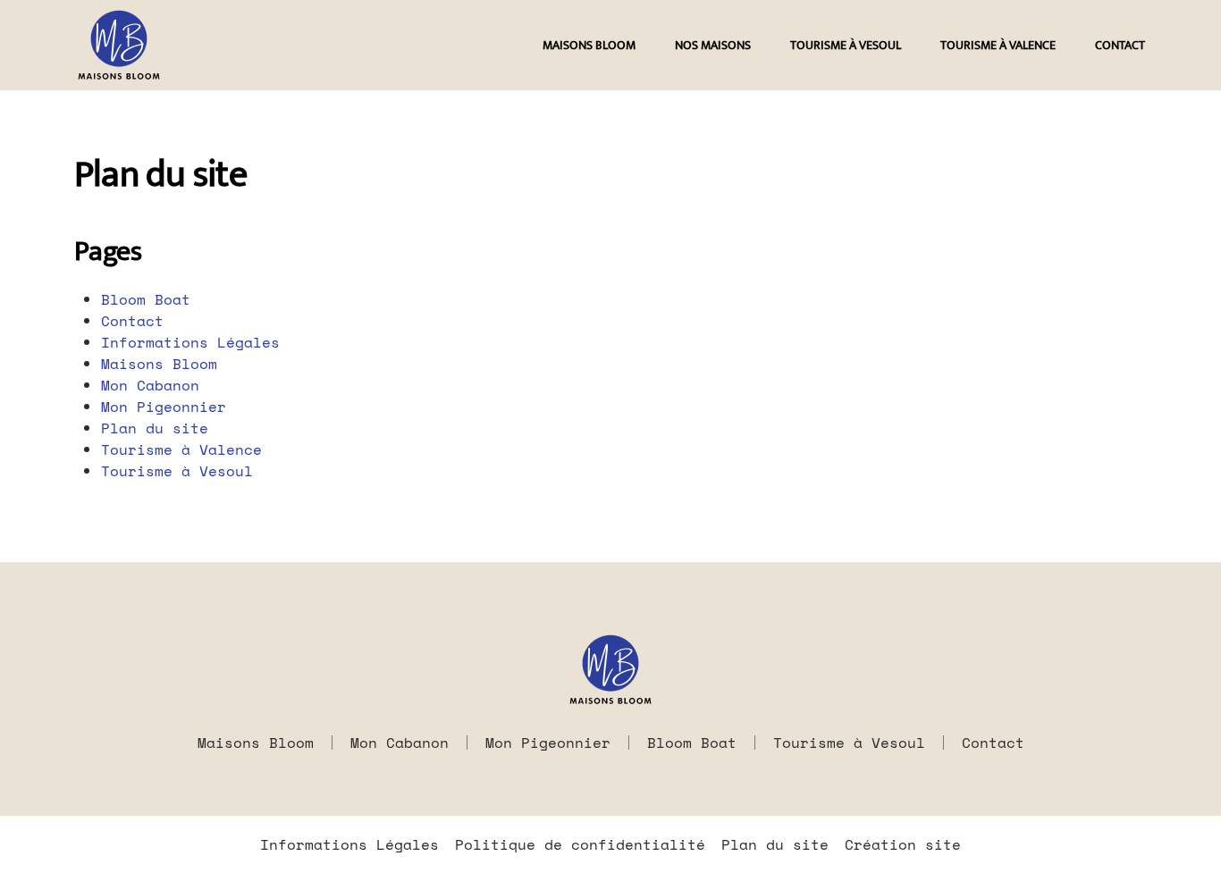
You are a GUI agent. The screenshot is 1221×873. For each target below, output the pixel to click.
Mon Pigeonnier (163, 406)
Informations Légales (190, 342)
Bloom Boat (145, 299)
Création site (903, 844)
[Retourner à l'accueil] (119, 44)
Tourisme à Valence (998, 45)
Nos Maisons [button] (713, 45)
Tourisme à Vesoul (845, 45)
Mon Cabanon (150, 385)
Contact (1120, 45)
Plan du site (154, 428)
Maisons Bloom (589, 45)
